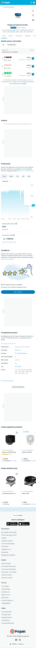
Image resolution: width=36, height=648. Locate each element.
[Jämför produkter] (33, 20)
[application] (18, 202)
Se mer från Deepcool (7, 381)
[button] (33, 11)
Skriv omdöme (21, 27)
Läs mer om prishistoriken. (26, 171)
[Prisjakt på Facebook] (16, 640)
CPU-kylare (18, 366)
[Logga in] (34, 2)
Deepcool (17, 350)
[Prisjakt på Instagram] (20, 640)
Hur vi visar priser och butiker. (17, 83)
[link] (10, 446)
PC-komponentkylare (8, 7)
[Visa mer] (2, 58)
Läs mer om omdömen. (7, 259)
